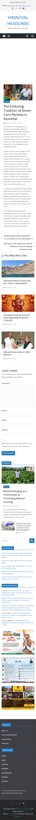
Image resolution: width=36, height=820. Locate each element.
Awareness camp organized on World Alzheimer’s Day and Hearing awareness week (18, 247)
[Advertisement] (18, 57)
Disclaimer (5, 743)
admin (20, 123)
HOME (4, 756)
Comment (6, 383)
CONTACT (5, 781)
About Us (5, 731)
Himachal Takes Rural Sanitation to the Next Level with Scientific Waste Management (23, 527)
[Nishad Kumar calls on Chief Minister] (18, 333)
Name (5, 410)
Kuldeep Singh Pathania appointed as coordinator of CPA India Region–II (18, 237)
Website (5, 430)
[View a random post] (32, 36)
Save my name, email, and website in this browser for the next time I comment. (17, 444)
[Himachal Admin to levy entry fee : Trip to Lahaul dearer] (18, 262)
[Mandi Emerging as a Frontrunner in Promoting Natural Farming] (18, 475)
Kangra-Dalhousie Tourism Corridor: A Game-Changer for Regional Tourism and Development (17, 600)
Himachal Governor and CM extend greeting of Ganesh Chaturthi (16, 318)
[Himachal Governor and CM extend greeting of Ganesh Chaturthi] (18, 296)
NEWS (4, 760)
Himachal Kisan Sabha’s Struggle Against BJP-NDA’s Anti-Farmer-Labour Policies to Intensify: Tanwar (17, 555)
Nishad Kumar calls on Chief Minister (17, 353)
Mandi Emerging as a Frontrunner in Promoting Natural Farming (15, 496)
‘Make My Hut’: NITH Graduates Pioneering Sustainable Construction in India (18, 623)
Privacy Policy (6, 739)
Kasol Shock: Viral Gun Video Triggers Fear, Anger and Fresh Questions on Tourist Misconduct (17, 593)
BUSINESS (5, 769)
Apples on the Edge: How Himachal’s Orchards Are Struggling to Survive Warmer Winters (17, 615)
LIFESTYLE (6, 101)
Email (4, 420)
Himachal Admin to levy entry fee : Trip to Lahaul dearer (17, 282)
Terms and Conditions (9, 735)
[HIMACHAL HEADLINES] (4, 36)
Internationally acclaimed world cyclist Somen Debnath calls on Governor (20, 6)
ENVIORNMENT (7, 773)
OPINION (6, 487)
